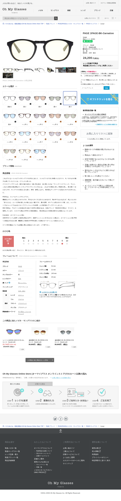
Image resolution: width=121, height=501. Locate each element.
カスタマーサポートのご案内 (73, 460)
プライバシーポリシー (100, 457)
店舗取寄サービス (101, 120)
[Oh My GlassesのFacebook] (60, 419)
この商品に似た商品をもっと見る (37, 360)
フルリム (21, 299)
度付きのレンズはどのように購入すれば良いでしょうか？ (100, 171)
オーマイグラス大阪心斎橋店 (95, 114)
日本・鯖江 (21, 291)
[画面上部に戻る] (60, 431)
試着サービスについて (71, 454)
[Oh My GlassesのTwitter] (55, 419)
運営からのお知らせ (41, 462)
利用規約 (95, 454)
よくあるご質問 (69, 457)
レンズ (83, 10)
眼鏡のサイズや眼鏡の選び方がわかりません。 (100, 150)
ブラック (21, 270)
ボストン (21, 295)
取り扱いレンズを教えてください (97, 176)
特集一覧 (39, 467)
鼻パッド (6, 283)
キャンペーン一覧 (42, 464)
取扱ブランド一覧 (11, 457)
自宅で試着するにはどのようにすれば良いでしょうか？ (100, 160)
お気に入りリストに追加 (99, 133)
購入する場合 (15, 384)
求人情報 (95, 451)
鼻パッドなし (22, 283)
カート (109, 18)
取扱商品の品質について (44, 451)
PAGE (20, 266)
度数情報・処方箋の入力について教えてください (100, 181)
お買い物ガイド (91, 3)
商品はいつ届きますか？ (94, 155)
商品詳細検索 (10, 460)
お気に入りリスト (92, 18)
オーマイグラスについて (43, 448)
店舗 (111, 10)
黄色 (19, 279)
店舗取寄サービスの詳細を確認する (106, 124)
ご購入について (69, 451)
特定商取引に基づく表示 (101, 460)
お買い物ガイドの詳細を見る (61, 378)
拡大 (23, 349)
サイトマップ (68, 463)
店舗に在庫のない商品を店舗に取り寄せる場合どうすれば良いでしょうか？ (100, 165)
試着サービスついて (42, 456)
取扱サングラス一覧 (12, 451)
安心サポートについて (43, 453)
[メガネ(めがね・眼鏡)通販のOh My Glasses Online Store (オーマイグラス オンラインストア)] (60, 484)
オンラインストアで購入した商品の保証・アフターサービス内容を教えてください (100, 187)
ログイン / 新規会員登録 (108, 3)
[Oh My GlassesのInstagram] (66, 419)
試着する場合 (40, 384)
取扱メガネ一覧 (11, 448)
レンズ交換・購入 (11, 454)
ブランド (97, 10)
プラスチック (22, 303)
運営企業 (95, 448)
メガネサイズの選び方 (49, 292)
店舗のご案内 (39, 459)
